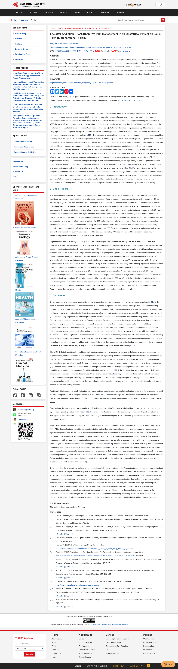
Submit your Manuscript (97, 666)
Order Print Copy (20, 167)
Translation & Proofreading (117, 646)
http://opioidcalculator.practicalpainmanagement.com (77, 585)
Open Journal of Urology (25, 227)
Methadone (68, 83)
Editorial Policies (85, 642)
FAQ (15, 176)
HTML (85, 51)
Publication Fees (22, 54)
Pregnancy (86, 83)
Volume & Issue (112, 653)
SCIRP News (119, 666)
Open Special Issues (23, 141)
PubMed (69, 534)
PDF (79, 51)
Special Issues (85, 657)
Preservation (148, 646)
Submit (120, 12)
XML (92, 51)
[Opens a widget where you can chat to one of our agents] (168, 664)
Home (19, 12)
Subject (55, 642)
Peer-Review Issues (87, 650)
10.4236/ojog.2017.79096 (65, 51)
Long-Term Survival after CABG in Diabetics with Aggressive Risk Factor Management (28, 75)
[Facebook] (23, 395)
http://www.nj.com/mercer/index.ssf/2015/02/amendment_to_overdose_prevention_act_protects (95, 556)
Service (110, 635)
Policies (147, 635)
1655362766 (23, 419)
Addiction (77, 83)
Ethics (81, 639)
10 (134, 346)
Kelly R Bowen (56, 44)
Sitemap (55, 650)
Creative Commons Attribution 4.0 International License (108, 624)
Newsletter (18, 161)
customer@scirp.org (26, 410)
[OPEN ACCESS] (133, 4)
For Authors (83, 646)
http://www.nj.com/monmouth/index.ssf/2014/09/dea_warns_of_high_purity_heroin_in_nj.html (94, 548)
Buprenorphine (56, 83)
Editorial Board (21, 49)
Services (104, 12)
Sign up (78, 666)
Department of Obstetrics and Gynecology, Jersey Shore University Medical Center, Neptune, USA (90, 47)
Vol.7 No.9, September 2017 (100, 28)
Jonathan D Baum (70, 44)
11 (52, 366)
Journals (48, 12)
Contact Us (18, 172)
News (77, 12)
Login (160, 4)
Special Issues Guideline (25, 152)
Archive (18, 44)
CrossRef (60, 534)
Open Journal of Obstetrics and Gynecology (68, 28)
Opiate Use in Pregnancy (102, 83)
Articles (33, 12)
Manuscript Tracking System (117, 639)
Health (18, 290)
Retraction (147, 650)
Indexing (19, 59)
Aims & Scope (21, 34)
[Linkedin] (31, 395)
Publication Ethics (150, 642)
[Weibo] (39, 395)
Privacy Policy (149, 653)
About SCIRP (86, 635)
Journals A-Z (57, 639)
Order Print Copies (113, 642)
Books (63, 12)
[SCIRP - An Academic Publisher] (29, 4)
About (90, 12)
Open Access (148, 639)
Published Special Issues (25, 147)
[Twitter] (15, 395)
